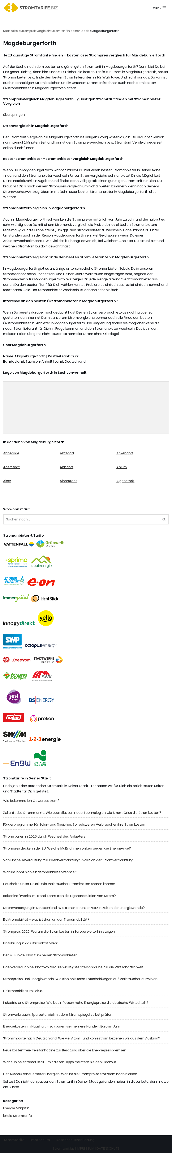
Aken (7, 480)
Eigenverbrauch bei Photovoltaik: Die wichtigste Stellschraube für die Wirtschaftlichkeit (73, 967)
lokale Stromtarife (17, 1115)
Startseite (10, 31)
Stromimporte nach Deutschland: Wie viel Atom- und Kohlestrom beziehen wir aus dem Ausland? (81, 1038)
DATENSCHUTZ (108, 1148)
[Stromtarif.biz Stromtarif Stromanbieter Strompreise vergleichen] (31, 8)
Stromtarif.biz (63, 1148)
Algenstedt (125, 480)
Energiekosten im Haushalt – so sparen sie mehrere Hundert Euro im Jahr (61, 1026)
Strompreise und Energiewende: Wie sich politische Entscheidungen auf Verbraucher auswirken (80, 979)
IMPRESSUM (85, 1148)
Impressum (40, 1139)
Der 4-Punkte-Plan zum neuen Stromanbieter (40, 955)
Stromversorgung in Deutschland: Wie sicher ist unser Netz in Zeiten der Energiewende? (74, 907)
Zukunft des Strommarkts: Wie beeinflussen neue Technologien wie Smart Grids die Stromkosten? (82, 812)
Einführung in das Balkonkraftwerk (30, 943)
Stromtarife (14, 1139)
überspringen (14, 114)
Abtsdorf (67, 453)
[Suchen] (164, 519)
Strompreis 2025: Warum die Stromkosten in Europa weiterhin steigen (59, 931)
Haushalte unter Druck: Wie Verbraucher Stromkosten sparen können (59, 883)
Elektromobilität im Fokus (23, 990)
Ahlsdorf (66, 467)
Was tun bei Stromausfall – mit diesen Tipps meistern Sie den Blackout (59, 1062)
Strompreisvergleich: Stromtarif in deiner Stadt (54, 31)
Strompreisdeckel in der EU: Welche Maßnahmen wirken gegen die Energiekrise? (67, 848)
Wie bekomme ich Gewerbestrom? (31, 800)
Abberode (11, 453)
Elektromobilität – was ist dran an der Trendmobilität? (46, 919)
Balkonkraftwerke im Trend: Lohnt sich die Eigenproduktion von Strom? (59, 895)
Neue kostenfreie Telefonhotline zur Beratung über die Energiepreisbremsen (64, 1050)
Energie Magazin (16, 1108)
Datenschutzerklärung (75, 1139)
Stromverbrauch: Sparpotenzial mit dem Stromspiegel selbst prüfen (57, 1014)
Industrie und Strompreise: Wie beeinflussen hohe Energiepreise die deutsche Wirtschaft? (76, 1002)
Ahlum (121, 467)
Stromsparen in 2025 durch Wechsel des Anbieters (44, 836)
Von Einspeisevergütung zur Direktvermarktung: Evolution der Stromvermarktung (68, 860)
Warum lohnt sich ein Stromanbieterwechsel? (40, 872)
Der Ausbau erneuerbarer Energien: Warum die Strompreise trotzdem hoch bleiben (70, 1074)
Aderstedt (11, 467)
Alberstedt (68, 480)
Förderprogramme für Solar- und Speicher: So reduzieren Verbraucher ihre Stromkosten (74, 824)
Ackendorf (124, 453)
